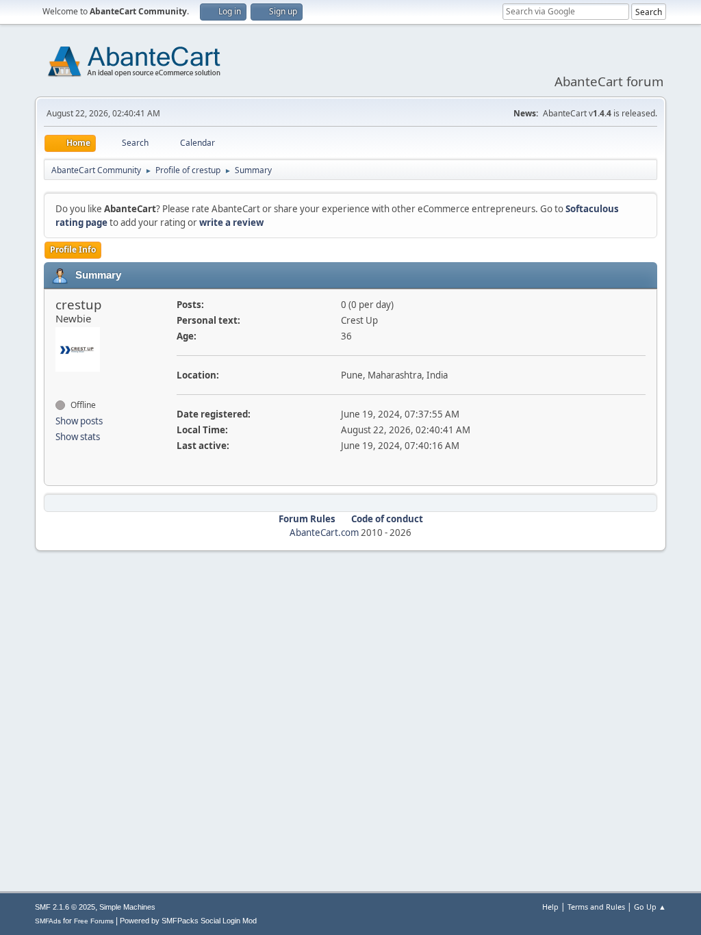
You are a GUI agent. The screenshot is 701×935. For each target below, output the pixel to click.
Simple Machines (127, 907)
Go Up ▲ (650, 906)
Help (550, 906)
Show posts (79, 421)
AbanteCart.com (324, 532)
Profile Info (73, 249)
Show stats (77, 437)
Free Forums (94, 921)
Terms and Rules (596, 906)
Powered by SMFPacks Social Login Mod (188, 921)
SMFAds (48, 921)
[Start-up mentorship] (60, 380)
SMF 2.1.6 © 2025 (65, 907)
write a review (231, 222)
